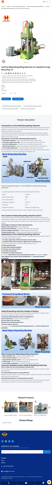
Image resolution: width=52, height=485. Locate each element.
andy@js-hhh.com (8, 471)
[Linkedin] (6, 441)
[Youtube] (12, 441)
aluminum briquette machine (10, 108)
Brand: (2, 89)
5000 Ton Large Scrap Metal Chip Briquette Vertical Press (41, 415)
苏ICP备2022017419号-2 (6, 478)
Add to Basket (18, 99)
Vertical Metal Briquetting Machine (11, 106)
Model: (2, 85)
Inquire (7, 99)
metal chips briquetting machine (32, 106)
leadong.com (39, 476)
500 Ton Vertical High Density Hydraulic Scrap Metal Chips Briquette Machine (26, 415)
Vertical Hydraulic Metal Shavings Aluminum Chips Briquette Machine (11, 415)
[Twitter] (9, 441)
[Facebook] (2, 441)
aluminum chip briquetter (28, 108)
